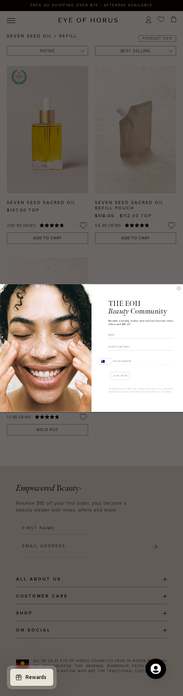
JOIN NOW (120, 375)
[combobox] (105, 361)
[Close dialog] (179, 288)
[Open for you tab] (156, 669)
